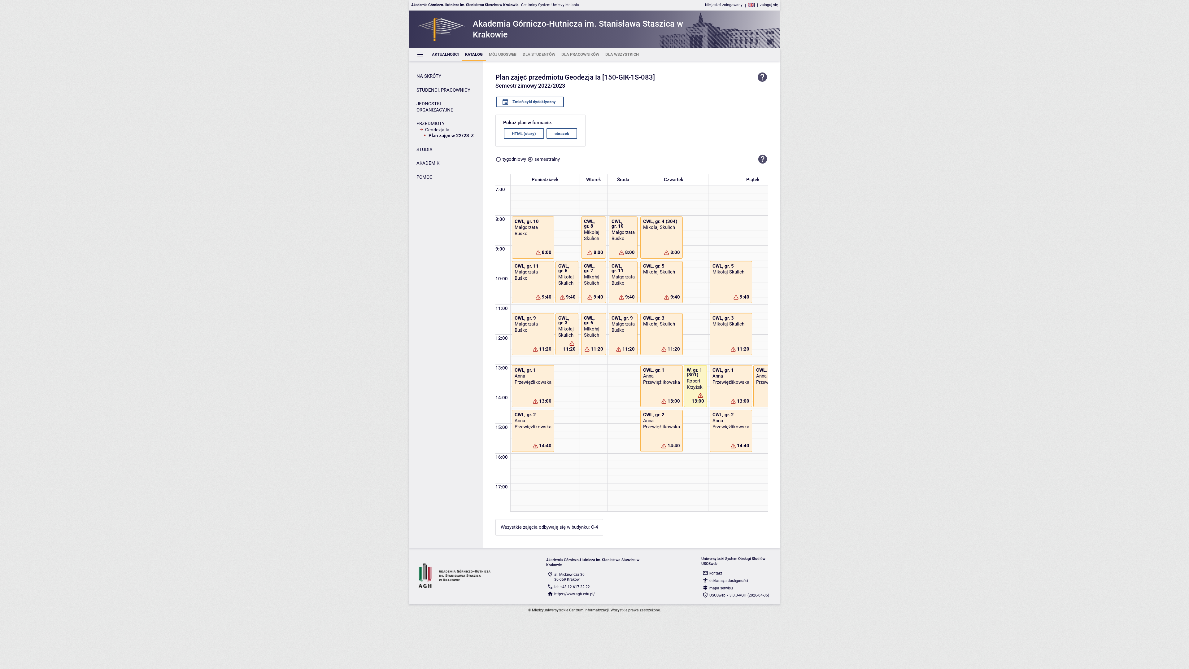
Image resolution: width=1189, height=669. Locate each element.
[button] (762, 159)
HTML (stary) (524, 133)
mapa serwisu (721, 588)
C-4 (594, 527)
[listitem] (445, 54)
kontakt (715, 573)
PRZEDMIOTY (430, 123)
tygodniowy (514, 159)
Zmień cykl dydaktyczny (534, 101)
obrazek (562, 133)
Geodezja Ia (437, 130)
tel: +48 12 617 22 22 (572, 587)
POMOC (424, 177)
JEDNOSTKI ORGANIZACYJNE (434, 107)
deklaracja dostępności (728, 581)
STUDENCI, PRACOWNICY (443, 90)
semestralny (547, 159)
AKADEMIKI (428, 163)
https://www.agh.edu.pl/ (574, 594)
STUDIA (424, 149)
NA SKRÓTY (428, 76)
